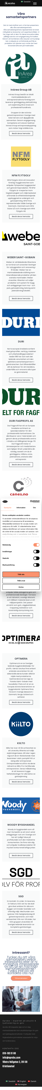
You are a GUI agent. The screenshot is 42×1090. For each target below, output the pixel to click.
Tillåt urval (21, 581)
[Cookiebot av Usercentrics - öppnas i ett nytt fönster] (30, 501)
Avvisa (21, 587)
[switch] (36, 551)
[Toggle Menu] (35, 3)
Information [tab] (21, 507)
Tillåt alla (21, 574)
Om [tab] (34, 507)
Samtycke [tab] (7, 507)
